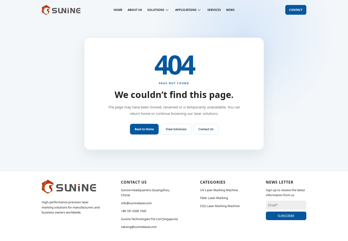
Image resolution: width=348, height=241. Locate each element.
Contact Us (206, 129)
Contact (296, 10)
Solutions (155, 10)
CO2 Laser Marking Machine (220, 206)
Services (214, 10)
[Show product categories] (167, 9)
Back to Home (144, 129)
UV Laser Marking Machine (219, 190)
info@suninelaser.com (136, 203)
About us (135, 10)
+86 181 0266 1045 (133, 211)
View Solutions (176, 129)
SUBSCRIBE (286, 216)
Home (118, 10)
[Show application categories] (199, 9)
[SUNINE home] (61, 10)
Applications (185, 10)
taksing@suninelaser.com (139, 227)
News (230, 10)
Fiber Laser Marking (214, 198)
